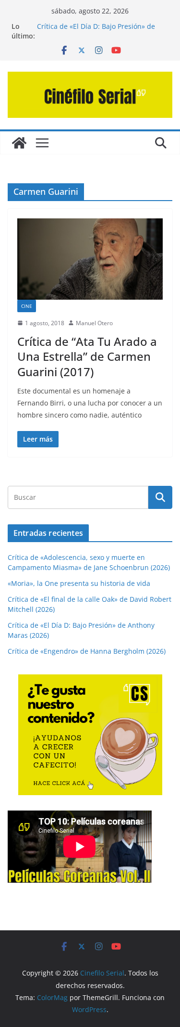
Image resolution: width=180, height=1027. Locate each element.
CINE (26, 306)
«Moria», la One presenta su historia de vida (79, 583)
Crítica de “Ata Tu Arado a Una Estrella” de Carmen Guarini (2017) (87, 356)
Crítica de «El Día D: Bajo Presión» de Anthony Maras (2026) (96, 31)
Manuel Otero (94, 323)
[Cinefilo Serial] (19, 142)
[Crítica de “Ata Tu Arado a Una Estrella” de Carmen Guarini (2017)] (90, 259)
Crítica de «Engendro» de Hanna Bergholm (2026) (87, 651)
